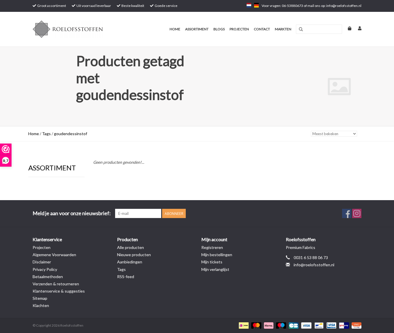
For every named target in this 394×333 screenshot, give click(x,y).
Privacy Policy (45, 269)
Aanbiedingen (129, 261)
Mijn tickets (211, 261)
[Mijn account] (356, 28)
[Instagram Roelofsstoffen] (356, 213)
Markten (283, 29)
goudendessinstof (70, 133)
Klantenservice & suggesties (59, 291)
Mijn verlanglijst (215, 269)
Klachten (41, 305)
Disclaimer (42, 261)
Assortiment (197, 29)
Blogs (219, 29)
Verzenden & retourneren (56, 283)
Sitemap (40, 298)
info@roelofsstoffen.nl (314, 264)
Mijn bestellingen (216, 254)
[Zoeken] (301, 29)
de (256, 5)
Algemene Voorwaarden (54, 254)
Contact (262, 29)
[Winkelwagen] (347, 28)
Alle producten (130, 247)
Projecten (239, 29)
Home (175, 29)
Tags (46, 133)
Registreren (212, 247)
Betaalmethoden (48, 276)
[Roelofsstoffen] (77, 29)
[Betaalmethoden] (243, 325)
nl (249, 5)
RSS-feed (125, 276)
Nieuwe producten (134, 254)
